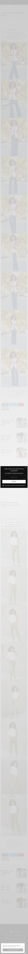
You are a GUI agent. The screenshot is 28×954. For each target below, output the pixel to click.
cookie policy (19, 946)
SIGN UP (14, 481)
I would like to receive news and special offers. (14, 485)
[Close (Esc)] (25, 468)
